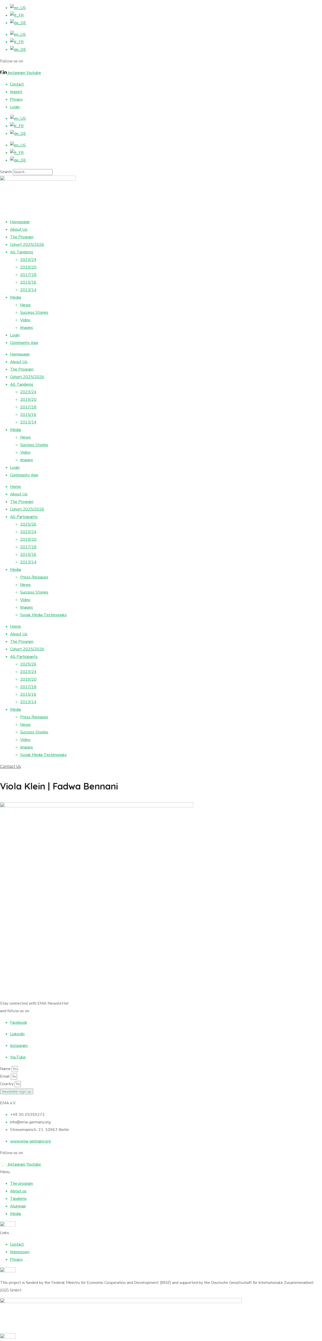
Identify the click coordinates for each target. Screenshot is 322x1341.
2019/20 (28, 267)
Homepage (20, 222)
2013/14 (28, 290)
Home (15, 486)
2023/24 (28, 259)
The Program (21, 237)
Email (5, 1076)
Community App (24, 342)
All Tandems (21, 252)
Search (6, 172)
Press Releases (34, 577)
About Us (18, 229)
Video (25, 320)
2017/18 (28, 275)
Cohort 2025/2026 (27, 244)
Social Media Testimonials (43, 615)
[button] (161, 766)
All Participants (24, 517)
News (25, 305)
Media (15, 297)
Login (15, 335)
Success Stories (34, 312)
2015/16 (28, 282)
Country (7, 1084)
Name (6, 1069)
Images (26, 327)
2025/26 (28, 524)
